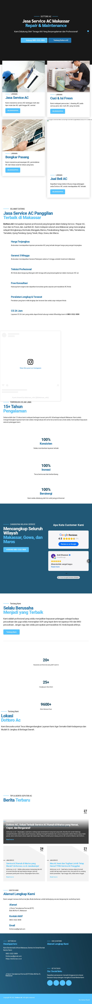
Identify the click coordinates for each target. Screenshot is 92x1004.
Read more (10, 839)
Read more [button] (55, 567)
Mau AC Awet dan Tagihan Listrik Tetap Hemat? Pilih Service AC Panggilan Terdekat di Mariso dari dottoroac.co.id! (67, 866)
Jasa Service (10, 821)
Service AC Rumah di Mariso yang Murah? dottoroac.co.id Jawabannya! (22, 864)
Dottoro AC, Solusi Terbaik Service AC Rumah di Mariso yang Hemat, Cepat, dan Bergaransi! (42, 826)
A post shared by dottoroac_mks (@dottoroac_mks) (30, 397)
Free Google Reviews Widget (69, 577)
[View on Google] (53, 556)
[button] (48, 561)
